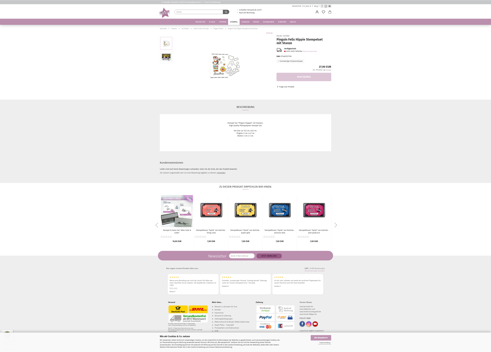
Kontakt (218, 310)
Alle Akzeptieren (321, 338)
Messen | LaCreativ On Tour (226, 307)
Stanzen (245, 22)
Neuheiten (200, 22)
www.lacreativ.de (306, 306)
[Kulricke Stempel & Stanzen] (164, 12)
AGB (216, 331)
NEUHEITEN (296, 6)
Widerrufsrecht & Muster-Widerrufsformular (232, 322)
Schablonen (268, 22)
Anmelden (221, 173)
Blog (316, 6)
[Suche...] (226, 12)
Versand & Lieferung (223, 316)
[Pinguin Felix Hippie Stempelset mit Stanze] (223, 64)
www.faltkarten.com (307, 309)
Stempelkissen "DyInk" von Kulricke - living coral (211, 231)
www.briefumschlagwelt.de (310, 312)
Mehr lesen (278, 288)
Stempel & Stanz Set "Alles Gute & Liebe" (177, 231)
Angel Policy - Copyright (224, 325)
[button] (317, 12)
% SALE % (307, 6)
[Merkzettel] (323, 12)
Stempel (234, 22)
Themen (222, 22)
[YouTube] (329, 6)
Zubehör (282, 22)
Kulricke (269, 33)
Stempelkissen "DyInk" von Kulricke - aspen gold (245, 231)
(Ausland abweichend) (310, 51)
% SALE (212, 22)
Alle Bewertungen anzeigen (315, 271)
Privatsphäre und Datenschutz (227, 328)
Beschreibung (245, 107)
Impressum (219, 313)
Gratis (293, 22)
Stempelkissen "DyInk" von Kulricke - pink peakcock (314, 231)
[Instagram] (325, 6)
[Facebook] (322, 6)
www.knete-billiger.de (308, 314)
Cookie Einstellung (324, 343)
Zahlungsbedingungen (224, 319)
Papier (256, 22)
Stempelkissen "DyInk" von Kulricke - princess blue (280, 231)
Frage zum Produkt (286, 87)
